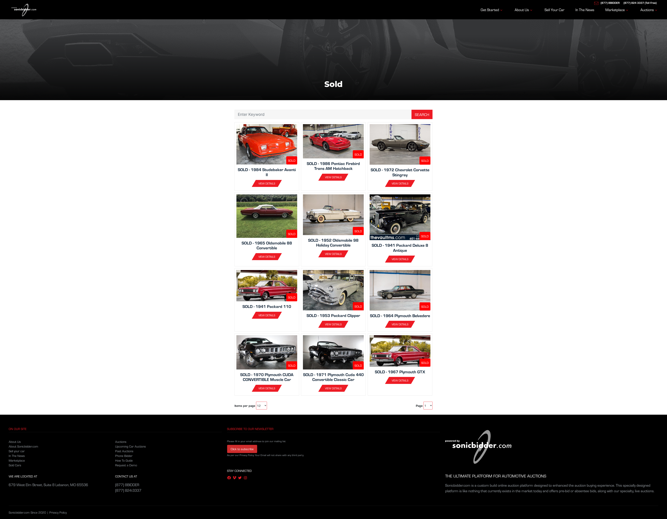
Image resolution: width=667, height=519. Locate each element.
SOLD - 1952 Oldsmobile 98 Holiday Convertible (333, 242)
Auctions (120, 441)
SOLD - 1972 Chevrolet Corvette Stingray (400, 172)
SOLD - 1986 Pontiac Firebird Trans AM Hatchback (333, 165)
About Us (15, 441)
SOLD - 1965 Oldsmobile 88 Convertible (267, 245)
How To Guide (124, 460)
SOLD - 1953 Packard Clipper (333, 315)
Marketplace (17, 460)
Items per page (244, 405)
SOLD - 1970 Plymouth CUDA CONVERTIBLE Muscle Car (266, 377)
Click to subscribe (242, 449)
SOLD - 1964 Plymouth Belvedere (400, 315)
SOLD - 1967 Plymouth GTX (400, 372)
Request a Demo (126, 465)
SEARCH (422, 114)
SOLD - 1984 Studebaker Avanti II (267, 172)
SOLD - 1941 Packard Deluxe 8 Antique (400, 247)
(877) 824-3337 (128, 490)
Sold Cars (15, 465)
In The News (17, 455)
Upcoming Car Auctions (130, 446)
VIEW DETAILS (266, 183)
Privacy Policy (58, 512)
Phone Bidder (124, 455)
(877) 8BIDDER (610, 3)
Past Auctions (124, 451)
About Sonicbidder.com (23, 446)
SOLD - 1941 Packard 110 (266, 306)
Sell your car (17, 451)
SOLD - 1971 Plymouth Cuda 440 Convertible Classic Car (333, 377)
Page (419, 405)
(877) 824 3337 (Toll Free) (640, 3)
